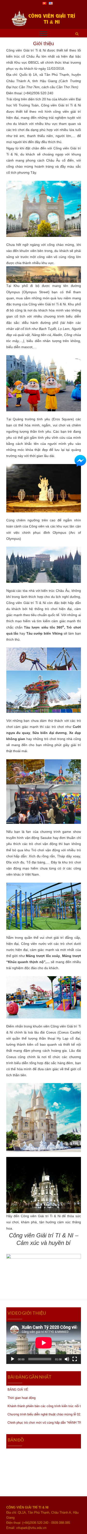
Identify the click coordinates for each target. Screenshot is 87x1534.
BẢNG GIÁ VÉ (17, 1389)
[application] (43, 1343)
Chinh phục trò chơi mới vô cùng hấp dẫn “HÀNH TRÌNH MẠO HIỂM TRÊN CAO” (44, 1422)
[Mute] (67, 1359)
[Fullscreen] (74, 1359)
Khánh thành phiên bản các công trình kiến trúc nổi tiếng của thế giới (44, 1406)
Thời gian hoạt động (21, 1398)
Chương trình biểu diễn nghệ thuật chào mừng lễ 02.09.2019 (44, 1414)
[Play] (12, 1359)
